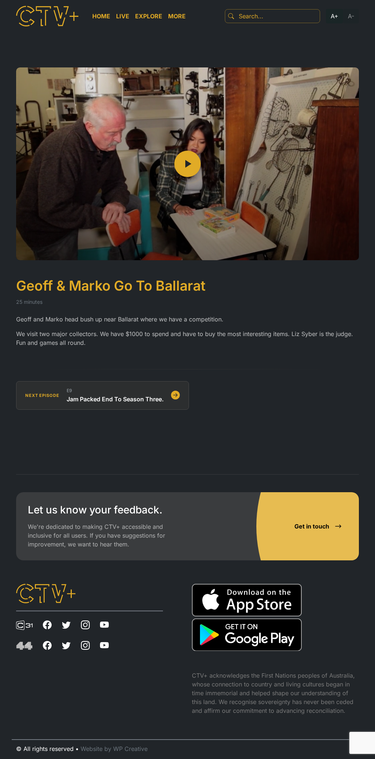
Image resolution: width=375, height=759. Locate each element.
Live (122, 16)
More (177, 16)
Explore (148, 16)
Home (101, 16)
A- (351, 16)
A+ (334, 16)
